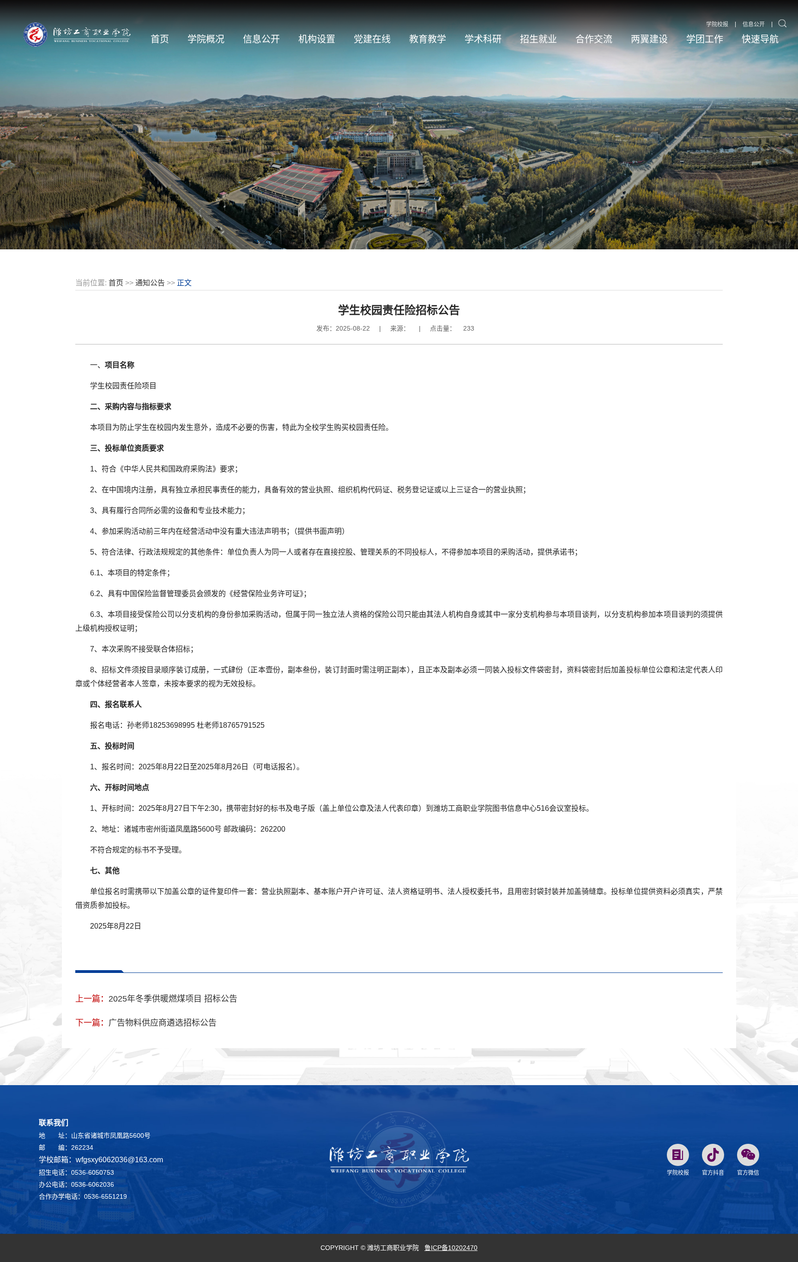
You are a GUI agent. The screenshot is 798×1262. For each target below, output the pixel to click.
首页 (116, 283)
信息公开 (754, 24)
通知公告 (150, 283)
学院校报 (717, 24)
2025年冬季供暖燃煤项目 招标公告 (173, 998)
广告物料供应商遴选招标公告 (163, 1022)
